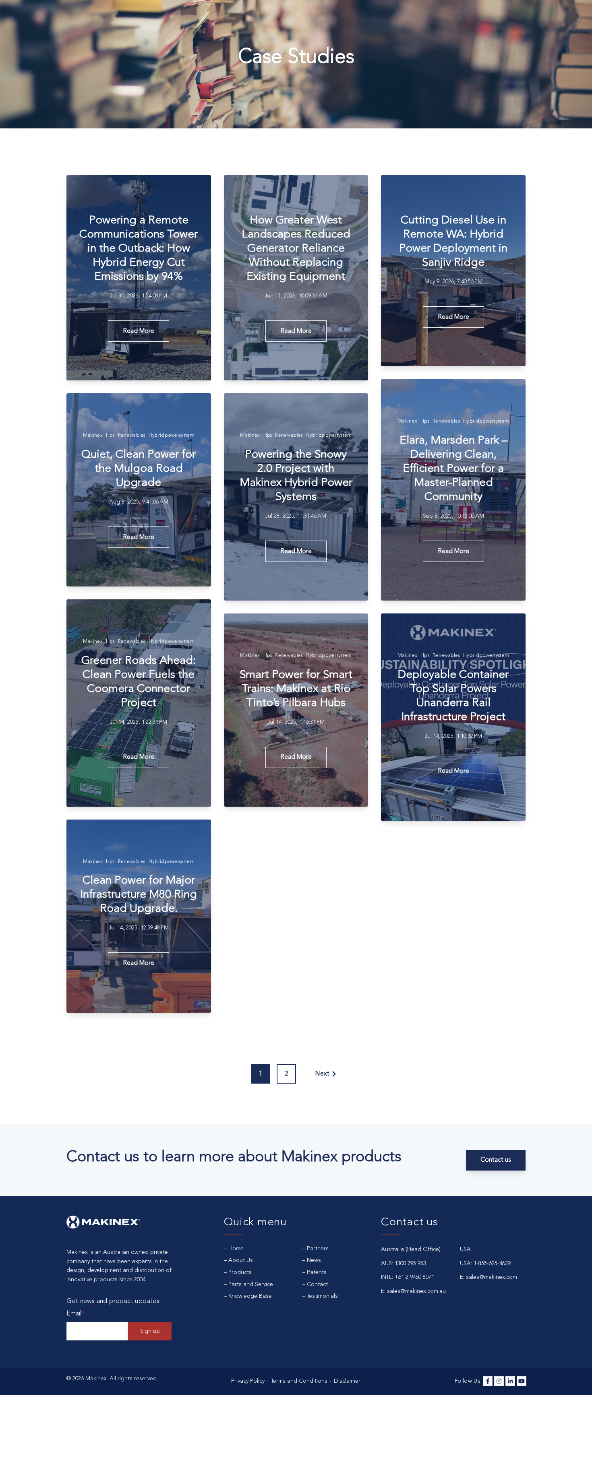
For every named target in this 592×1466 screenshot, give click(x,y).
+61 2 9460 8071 (414, 1277)
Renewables (446, 421)
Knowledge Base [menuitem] (250, 1296)
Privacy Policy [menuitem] (248, 1381)
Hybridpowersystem (486, 421)
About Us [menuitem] (240, 1260)
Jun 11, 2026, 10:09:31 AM (296, 296)
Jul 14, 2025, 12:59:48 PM (139, 928)
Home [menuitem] (236, 1248)
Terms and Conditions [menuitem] (299, 1381)
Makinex (407, 421)
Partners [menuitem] (318, 1248)
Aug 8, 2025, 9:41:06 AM (138, 502)
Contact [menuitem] (317, 1284)
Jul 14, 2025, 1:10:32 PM (453, 736)
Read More (138, 331)
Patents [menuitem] (317, 1272)
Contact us (495, 1160)
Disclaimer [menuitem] (347, 1381)
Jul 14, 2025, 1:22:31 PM (138, 722)
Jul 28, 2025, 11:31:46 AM (295, 516)
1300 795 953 (410, 1263)
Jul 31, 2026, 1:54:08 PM (138, 296)
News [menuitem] (314, 1260)
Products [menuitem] (240, 1272)
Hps (424, 421)
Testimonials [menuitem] (322, 1296)
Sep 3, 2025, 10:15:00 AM (453, 516)
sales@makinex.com (491, 1277)
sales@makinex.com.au (416, 1291)
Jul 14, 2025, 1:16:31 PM (296, 722)
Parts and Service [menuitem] (250, 1284)
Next (322, 1074)
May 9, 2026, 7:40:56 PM (453, 282)
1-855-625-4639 (492, 1263)
